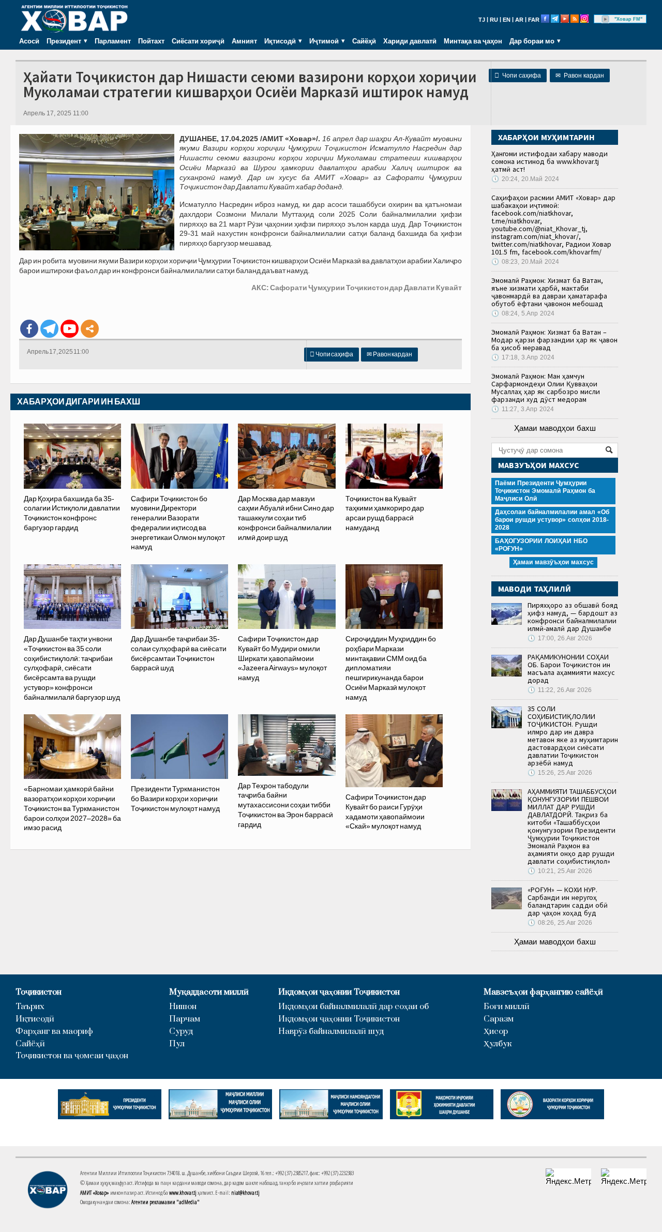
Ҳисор (496, 1031)
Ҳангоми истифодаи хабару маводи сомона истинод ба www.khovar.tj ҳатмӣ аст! (549, 161)
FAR (533, 20)
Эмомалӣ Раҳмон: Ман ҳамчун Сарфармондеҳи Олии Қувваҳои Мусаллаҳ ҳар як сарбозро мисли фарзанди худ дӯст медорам (545, 387)
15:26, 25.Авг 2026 (560, 772)
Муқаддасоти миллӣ (209, 992)
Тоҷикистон (39, 992)
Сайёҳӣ (364, 41)
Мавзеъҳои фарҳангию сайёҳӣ (543, 992)
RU (494, 20)
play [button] (605, 19)
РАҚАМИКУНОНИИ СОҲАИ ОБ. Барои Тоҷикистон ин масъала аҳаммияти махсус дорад (571, 668)
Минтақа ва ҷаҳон (473, 41)
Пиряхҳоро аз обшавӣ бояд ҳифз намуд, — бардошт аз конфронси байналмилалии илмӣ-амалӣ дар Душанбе (573, 616)
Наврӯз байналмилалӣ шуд (331, 1031)
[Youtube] (70, 329)
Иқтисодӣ (35, 1019)
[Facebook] (29, 329)
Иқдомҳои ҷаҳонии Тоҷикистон (339, 992)
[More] (90, 329)
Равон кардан (579, 75)
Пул (177, 1044)
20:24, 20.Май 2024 (525, 179)
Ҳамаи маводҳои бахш (555, 428)
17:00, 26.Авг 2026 (560, 638)
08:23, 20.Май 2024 (525, 261)
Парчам (184, 1019)
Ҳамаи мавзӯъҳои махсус (553, 562)
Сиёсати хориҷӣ (198, 41)
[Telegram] (49, 329)
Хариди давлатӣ (410, 41)
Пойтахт (151, 41)
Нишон (183, 1007)
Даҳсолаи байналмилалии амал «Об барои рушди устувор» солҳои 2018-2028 (552, 519)
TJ (481, 20)
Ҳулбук (497, 1044)
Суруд (181, 1031)
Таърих (30, 1007)
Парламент (113, 41)
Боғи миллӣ (507, 1007)
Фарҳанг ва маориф (54, 1031)
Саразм (499, 1019)
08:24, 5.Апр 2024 (522, 313)
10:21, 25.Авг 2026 (560, 871)
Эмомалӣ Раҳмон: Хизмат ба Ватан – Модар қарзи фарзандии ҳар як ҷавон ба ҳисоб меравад (554, 339)
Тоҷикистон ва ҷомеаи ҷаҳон (72, 1056)
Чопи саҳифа (517, 75)
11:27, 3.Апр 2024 (522, 409)
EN (506, 20)
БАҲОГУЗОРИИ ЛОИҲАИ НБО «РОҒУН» (541, 544)
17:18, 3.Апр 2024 (522, 357)
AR (519, 20)
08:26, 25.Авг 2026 (560, 922)
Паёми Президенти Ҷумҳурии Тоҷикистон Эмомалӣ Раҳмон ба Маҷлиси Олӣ (545, 490)
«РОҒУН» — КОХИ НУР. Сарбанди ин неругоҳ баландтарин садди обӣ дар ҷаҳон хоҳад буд (568, 901)
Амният (244, 41)
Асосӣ (29, 41)
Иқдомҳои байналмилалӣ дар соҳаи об (353, 1007)
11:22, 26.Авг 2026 (560, 690)
